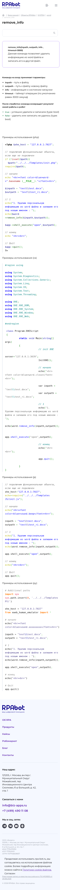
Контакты (8, 755)
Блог (5, 748)
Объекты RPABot (28, 15)
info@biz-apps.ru (14, 805)
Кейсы (6, 734)
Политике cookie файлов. (37, 869)
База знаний (13, 15)
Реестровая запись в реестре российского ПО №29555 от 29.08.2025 (27, 877)
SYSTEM (41, 15)
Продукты (8, 727)
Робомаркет (9, 741)
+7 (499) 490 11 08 (15, 810)
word (49, 15)
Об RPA (6, 720)
